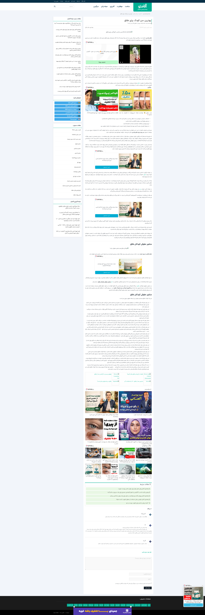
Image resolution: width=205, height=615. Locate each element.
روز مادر (80, 605)
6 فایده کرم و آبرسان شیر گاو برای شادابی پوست (69, 91)
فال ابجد (112, 605)
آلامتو (140, 14)
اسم (149, 605)
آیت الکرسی (70, 605)
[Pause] (120, 62)
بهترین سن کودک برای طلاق (137, 20)
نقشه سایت (55, 612)
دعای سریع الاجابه (76, 158)
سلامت (127, 6)
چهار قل (79, 162)
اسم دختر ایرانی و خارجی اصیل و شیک (71, 185)
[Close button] (131, 607)
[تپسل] (86, 42)
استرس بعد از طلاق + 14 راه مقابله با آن (133, 381)
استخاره (78, 1)
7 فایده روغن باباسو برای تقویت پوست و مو (137, 503)
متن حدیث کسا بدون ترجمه (74, 139)
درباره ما (61, 1)
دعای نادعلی (78, 153)
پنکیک (75, 605)
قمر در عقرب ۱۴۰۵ (76, 130)
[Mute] (123, 62)
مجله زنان (104, 6)
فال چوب (117, 605)
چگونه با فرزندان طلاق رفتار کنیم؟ (135, 374)
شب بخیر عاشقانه (76, 134)
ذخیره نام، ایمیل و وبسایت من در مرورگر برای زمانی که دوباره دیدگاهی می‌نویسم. (132, 583)
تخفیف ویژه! (102, 62)
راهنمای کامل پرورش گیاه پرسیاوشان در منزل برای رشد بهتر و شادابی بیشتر (129, 496)
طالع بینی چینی (130, 605)
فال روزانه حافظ (77, 195)
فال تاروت (123, 605)
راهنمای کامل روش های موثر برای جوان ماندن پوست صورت (133, 489)
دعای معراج (78, 144)
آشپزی (112, 6)
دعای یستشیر (77, 148)
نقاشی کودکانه (77, 172)
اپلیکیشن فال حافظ (76, 190)
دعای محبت (137, 605)
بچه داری (91, 27)
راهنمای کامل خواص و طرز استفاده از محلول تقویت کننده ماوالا (132, 499)
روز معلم (85, 605)
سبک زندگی (135, 14)
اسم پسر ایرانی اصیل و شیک (74, 181)
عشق (145, 174)
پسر (140, 189)
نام (112, 282)
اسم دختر (73, 1)
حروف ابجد (106, 605)
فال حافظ (83, 1)
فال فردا (101, 605)
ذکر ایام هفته (77, 167)
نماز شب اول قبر (77, 176)
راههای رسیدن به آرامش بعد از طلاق (102, 374)
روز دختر (96, 605)
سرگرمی (96, 6)
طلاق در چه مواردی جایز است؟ (104, 381)
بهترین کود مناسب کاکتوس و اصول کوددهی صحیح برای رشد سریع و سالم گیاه (128, 492)
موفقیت (120, 6)
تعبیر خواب (67, 1)
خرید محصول (106, 167)
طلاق (138, 83)
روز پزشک (91, 605)
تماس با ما (56, 1)
